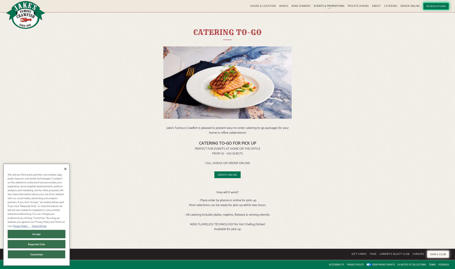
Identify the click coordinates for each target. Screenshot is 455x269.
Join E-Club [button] (438, 254)
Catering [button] (390, 5)
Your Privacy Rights (383, 264)
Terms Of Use (38, 226)
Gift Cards (359, 253)
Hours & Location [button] (263, 5)
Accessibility (336, 264)
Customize (36, 254)
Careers (418, 253)
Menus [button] (283, 5)
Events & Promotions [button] (329, 5)
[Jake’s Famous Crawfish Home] (25, 14)
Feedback (443, 264)
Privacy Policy (355, 264)
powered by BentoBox (22, 264)
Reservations (436, 6)
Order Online (227, 174)
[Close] (65, 169)
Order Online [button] (410, 5)
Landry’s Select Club (394, 253)
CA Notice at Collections (411, 264)
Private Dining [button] (358, 5)
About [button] (376, 5)
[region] (36, 215)
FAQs (373, 253)
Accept (36, 234)
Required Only (36, 244)
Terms (432, 264)
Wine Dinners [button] (301, 5)
